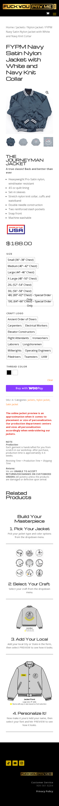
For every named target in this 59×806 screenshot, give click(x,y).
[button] (47, 92)
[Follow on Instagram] (21, 763)
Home (10, 27)
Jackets (20, 27)
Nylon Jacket (35, 27)
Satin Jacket (12, 404)
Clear (50, 380)
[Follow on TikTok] (8, 763)
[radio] (21, 259)
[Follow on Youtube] (15, 763)
